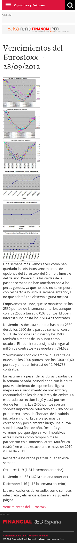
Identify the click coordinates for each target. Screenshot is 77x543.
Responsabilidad (38, 535)
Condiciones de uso (14, 535)
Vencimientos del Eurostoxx (24, 507)
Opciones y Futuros (29, 5)
